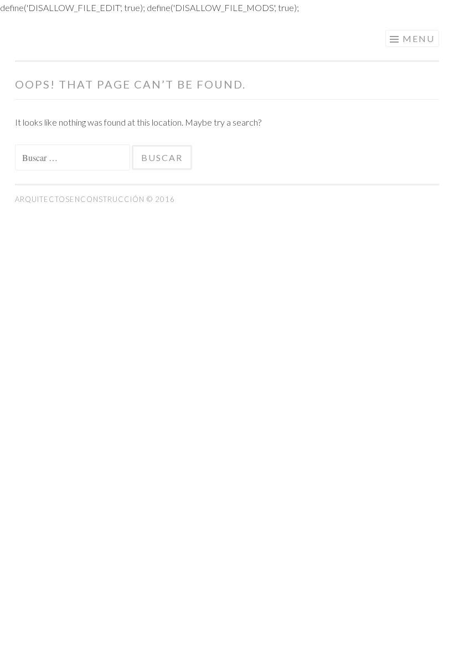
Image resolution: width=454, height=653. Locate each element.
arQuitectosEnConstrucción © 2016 (95, 199)
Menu (419, 38)
